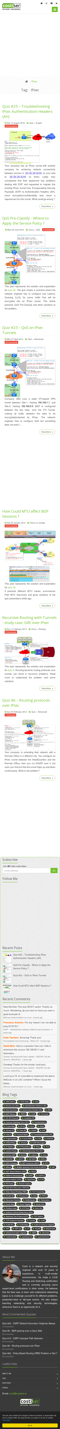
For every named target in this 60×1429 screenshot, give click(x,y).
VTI (28, 1228)
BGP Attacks (11, 1114)
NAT (53, 1167)
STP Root (25, 1208)
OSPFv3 (41, 1175)
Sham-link (38, 1208)
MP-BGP (32, 1159)
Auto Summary (11, 1110)
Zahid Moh (9, 1046)
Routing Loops (11, 1208)
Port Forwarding (38, 1191)
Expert (39, 122)
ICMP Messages (38, 1142)
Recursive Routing (13, 1200)
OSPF (30, 1175)
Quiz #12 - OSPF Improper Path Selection (22, 1338)
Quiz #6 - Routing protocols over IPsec (21, 1345)
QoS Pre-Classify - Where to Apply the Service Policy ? (25, 221)
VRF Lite (18, 1228)
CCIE (33, 1114)
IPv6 (47, 1146)
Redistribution (30, 1200)
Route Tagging (25, 1204)
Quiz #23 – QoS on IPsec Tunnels (29, 975)
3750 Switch (25, 1101)
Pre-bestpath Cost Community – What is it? (21, 1041)
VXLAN (37, 1228)
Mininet (8, 1167)
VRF (7, 1228)
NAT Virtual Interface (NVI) (16, 1171)
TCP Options (38, 1216)
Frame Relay (27, 1138)
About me (6, 1373)
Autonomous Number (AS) (32, 1110)
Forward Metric (22, 1134)
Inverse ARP (10, 1155)
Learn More (6, 1420)
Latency (34, 1155)
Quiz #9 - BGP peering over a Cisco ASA (22, 1330)
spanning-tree (27, 1236)
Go (54, 870)
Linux (45, 1155)
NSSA (33, 1171)
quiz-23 (11, 290)
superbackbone (43, 1236)
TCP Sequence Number (15, 1220)
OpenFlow (31, 1179)
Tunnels (32, 1220)
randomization (11, 1236)
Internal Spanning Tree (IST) (32, 1151)
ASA (36, 1101)
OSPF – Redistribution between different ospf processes (26, 1029)
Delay (42, 1126)
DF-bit (22, 1126)
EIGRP (34, 1130)
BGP (49, 1110)
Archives (6, 1383)
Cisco (31, 229)
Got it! (30, 1425)
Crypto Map (10, 1126)
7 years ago (27, 1059)
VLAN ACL (10, 1224)
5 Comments (11, 632)
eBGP (34, 1232)
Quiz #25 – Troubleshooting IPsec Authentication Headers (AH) (27, 111)
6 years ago (45, 1041)
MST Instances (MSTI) (30, 1163)
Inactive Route (11, 1151)
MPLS (43, 1159)
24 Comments (11, 126)
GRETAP (50, 1138)
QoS (38, 229)
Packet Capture (25, 1183)
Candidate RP (29, 1118)
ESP (43, 1130)
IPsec (38, 1146)
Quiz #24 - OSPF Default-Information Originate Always (28, 1323)
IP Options (10, 1146)
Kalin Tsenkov (10, 1037)
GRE (39, 1138)
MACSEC (9, 1159)
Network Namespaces (14, 1175)
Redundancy (45, 1200)
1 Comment (10, 715)
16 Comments (11, 526)
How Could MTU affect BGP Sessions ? (32, 985)
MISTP (21, 1159)
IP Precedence (24, 1146)
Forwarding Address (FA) (43, 1134)
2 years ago (38, 1017)
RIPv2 (44, 1196)
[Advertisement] (30, 45)
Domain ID (10, 1130)
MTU (47, 1163)
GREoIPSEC (10, 1142)
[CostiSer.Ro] (26, 81)
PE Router (10, 1183)
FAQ (4, 1378)
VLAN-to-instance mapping (44, 1224)
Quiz (31, 122)
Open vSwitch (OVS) (14, 1179)
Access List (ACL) (13, 1105)
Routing (42, 629)
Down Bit (22, 1130)
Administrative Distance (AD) (36, 1105)
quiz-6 (11, 670)
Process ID (23, 1196)
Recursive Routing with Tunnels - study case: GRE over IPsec (29, 620)
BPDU (23, 1114)
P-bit (42, 1179)
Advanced (38, 339)
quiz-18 (11, 587)
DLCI (32, 1126)
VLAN (43, 1220)
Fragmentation (11, 1138)
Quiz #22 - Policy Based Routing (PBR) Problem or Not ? (29, 1353)
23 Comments (11, 342)
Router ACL (40, 1204)
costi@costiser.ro (18, 1393)
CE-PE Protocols (12, 1118)
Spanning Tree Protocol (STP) (17, 1216)
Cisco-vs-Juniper (37, 522)
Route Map (10, 1204)
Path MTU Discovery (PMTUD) (17, 1187)
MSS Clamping (11, 1163)
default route (50, 1228)
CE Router (45, 1114)
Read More (46, 206)
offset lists (45, 1232)
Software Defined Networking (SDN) (19, 1212)
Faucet (8, 1134)
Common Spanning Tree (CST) (17, 1122)
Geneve (24, 1142)
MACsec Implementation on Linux (17, 1017)
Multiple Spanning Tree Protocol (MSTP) (31, 1167)
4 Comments (48, 229)
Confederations (40, 1122)
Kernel (23, 1155)
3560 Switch (10, 1101)
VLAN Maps (23, 1224)
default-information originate (16, 1232)
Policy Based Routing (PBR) (16, 1191)
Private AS (10, 1196)
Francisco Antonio (13, 1022)
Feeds (5, 1387)
